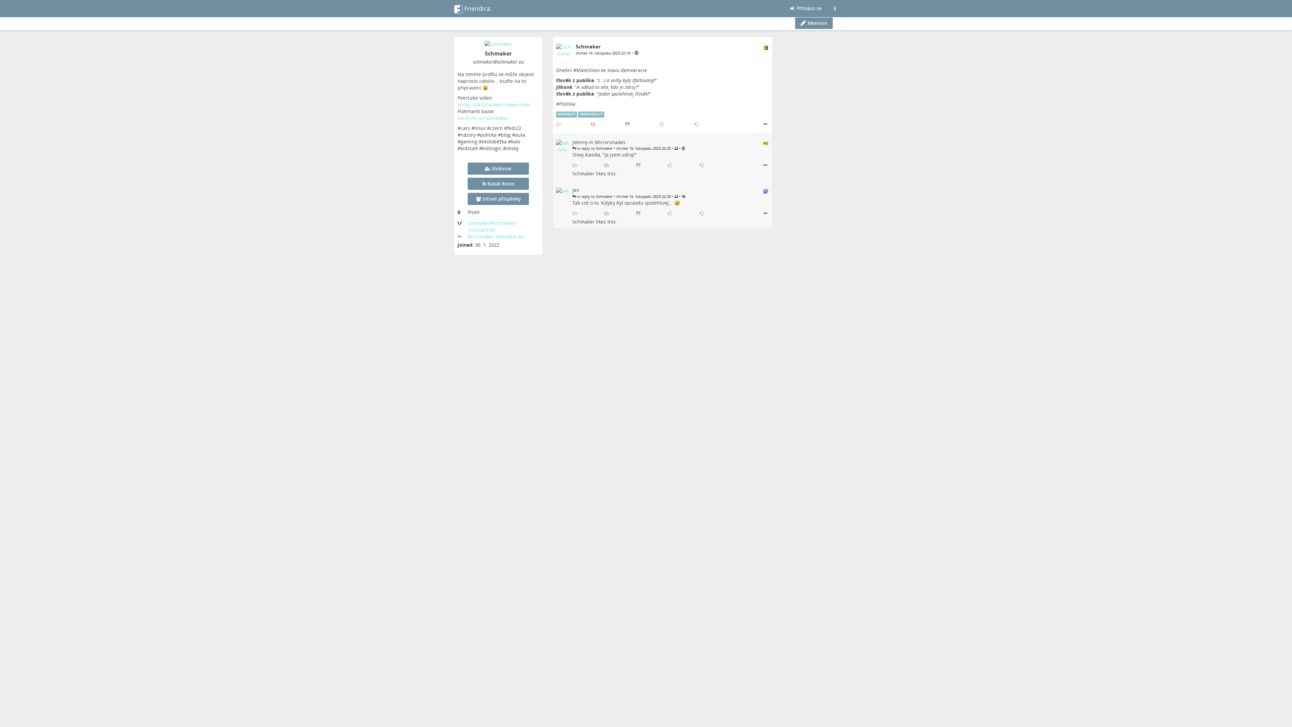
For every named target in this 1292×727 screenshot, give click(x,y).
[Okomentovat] (558, 124)
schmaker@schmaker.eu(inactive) (492, 226)
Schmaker (583, 173)
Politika (567, 104)
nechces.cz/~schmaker (483, 118)
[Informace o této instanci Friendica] (835, 8)
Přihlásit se (808, 8)
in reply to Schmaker (594, 148)
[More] (765, 124)
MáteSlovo (588, 70)
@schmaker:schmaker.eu (496, 236)
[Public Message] (637, 52)
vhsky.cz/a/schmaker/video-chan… (496, 104)
